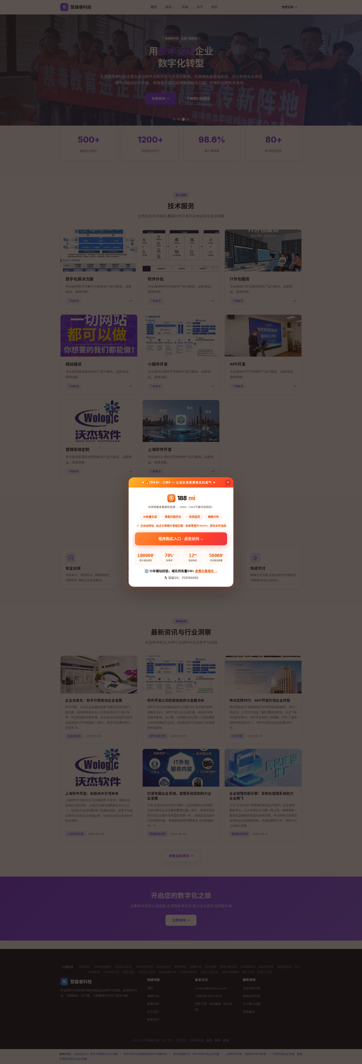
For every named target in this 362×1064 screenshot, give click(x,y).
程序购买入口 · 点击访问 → (181, 540)
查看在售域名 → (206, 571)
